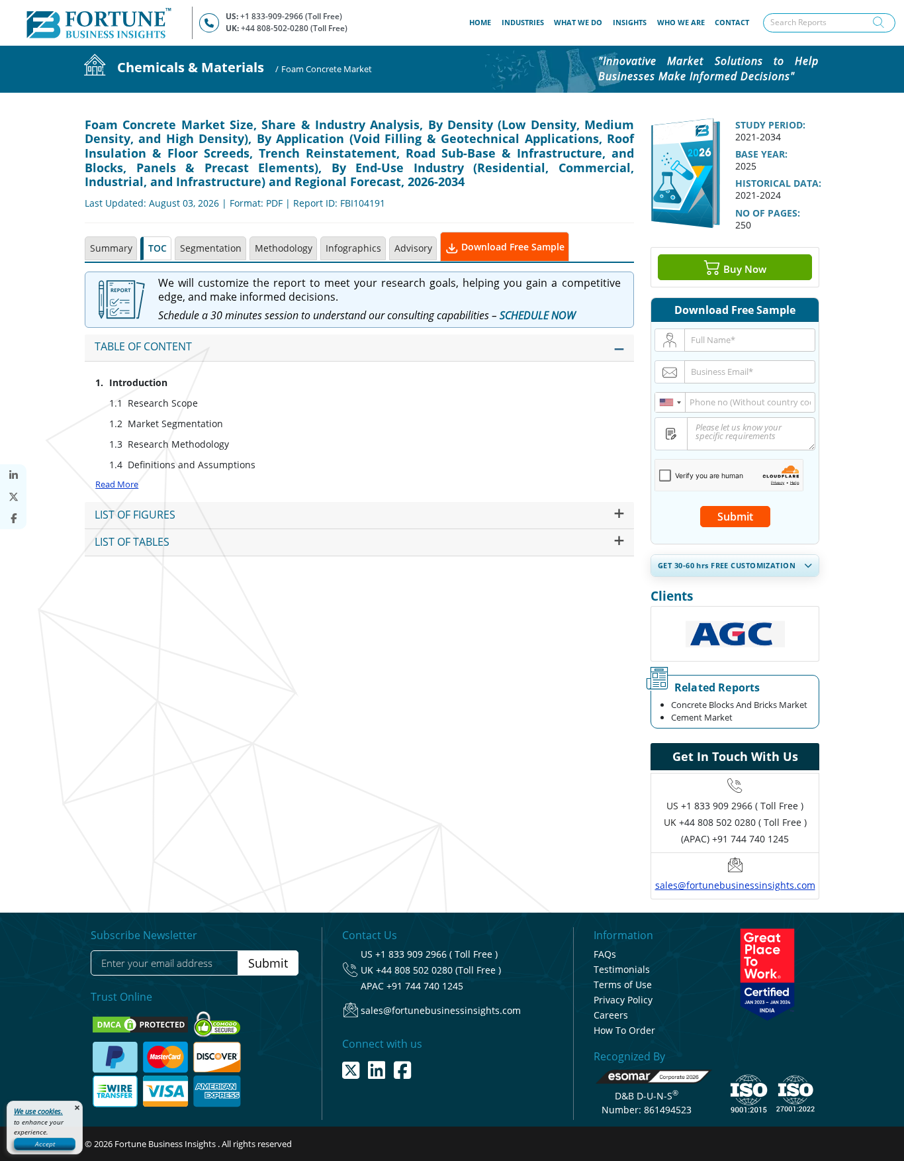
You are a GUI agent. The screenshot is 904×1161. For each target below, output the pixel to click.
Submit (735, 516)
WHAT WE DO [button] (578, 22)
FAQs (605, 954)
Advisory (413, 248)
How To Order (624, 1030)
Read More (116, 484)
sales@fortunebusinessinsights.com (735, 885)
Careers (611, 1015)
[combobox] (670, 402)
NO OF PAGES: (767, 213)
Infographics (353, 248)
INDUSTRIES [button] (523, 22)
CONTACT (732, 22)
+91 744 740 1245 (424, 986)
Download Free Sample (512, 246)
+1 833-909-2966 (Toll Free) (291, 16)
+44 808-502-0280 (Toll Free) (294, 28)
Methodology (283, 248)
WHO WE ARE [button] (681, 22)
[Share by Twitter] (13, 497)
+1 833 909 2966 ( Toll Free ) (742, 805)
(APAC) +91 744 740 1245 (735, 839)
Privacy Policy (623, 999)
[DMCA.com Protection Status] (141, 1023)
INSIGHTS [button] (630, 22)
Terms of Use (623, 984)
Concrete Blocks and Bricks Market (739, 705)
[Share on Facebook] (13, 518)
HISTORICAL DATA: (778, 183)
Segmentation (211, 248)
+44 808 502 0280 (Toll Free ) (438, 970)
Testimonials (622, 969)
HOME (482, 22)
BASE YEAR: (761, 154)
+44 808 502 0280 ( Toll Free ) (743, 822)
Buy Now (743, 268)
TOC (157, 248)
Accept (45, 1143)
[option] (735, 633)
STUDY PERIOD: (770, 125)
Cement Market (702, 717)
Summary (111, 248)
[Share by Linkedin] (13, 475)
